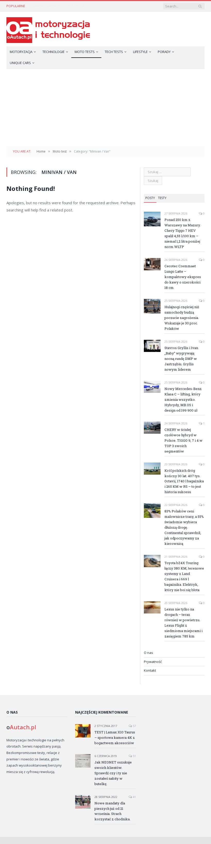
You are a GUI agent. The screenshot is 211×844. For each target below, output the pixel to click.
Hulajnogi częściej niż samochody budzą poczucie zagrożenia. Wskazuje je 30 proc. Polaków (181, 318)
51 (134, 756)
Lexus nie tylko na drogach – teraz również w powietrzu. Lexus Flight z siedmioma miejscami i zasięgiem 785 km (183, 622)
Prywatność (153, 661)
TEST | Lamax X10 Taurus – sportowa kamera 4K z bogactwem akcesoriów (114, 737)
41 (134, 797)
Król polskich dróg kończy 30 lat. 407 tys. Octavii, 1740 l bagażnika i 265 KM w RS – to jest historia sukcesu (184, 481)
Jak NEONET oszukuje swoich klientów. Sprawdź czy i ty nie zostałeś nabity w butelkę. (113, 773)
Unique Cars (20, 62)
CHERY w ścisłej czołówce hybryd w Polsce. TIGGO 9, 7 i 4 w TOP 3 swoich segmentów (183, 440)
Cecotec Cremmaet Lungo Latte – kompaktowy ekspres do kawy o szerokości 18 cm (62, 6)
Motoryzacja (21, 51)
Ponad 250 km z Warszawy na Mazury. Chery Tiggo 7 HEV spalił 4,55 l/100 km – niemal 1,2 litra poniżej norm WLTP (182, 233)
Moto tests (85, 51)
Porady (164, 51)
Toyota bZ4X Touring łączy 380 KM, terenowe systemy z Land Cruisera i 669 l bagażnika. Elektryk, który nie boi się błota (184, 576)
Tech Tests (114, 51)
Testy (162, 198)
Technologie (53, 51)
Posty (150, 198)
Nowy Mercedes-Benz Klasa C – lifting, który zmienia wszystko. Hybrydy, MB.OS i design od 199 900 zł (183, 399)
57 (134, 726)
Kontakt (150, 670)
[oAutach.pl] (48, 28)
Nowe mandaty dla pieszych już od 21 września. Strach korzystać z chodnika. (112, 811)
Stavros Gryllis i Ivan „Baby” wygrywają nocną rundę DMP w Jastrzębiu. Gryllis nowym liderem (181, 358)
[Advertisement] (105, 108)
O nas (148, 652)
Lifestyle (140, 51)
